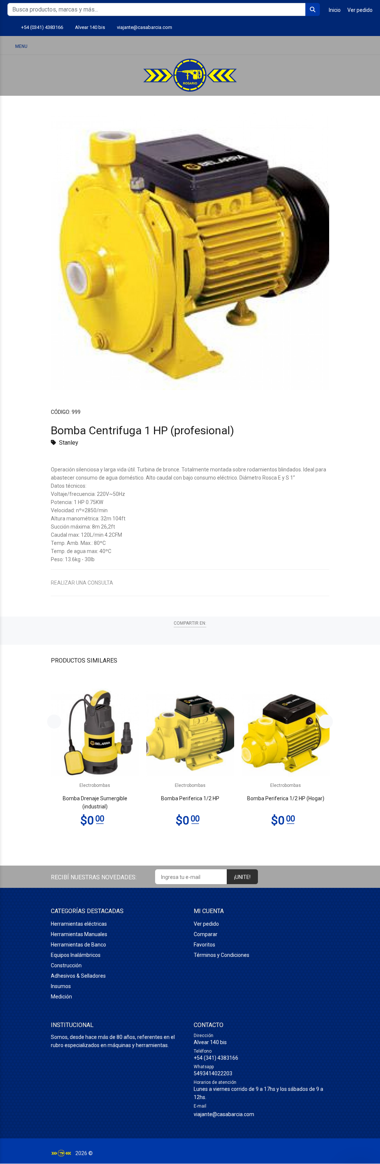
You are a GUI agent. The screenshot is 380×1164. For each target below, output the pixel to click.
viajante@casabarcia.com (144, 27)
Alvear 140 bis (90, 27)
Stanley (68, 442)
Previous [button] (54, 722)
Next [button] (326, 722)
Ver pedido (360, 10)
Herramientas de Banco (78, 945)
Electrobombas (94, 785)
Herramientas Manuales (79, 934)
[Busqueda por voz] (312, 46)
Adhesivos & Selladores (78, 976)
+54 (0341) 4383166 (42, 27)
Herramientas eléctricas (79, 924)
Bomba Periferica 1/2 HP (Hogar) (285, 798)
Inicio (335, 10)
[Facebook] (368, 28)
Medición (61, 997)
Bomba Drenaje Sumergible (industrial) (95, 802)
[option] (94, 762)
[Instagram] (355, 28)
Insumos (61, 986)
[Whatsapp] (342, 28)
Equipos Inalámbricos (76, 955)
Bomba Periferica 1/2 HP (190, 798)
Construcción (66, 965)
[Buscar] (332, 46)
